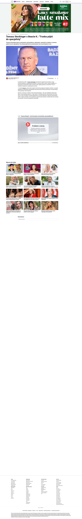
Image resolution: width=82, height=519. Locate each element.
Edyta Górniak (28, 480)
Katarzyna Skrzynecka (44, 481)
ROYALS (52, 1)
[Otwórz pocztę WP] (60, 1)
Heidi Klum (42, 482)
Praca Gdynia (58, 497)
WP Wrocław (27, 499)
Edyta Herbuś (58, 484)
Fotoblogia (27, 497)
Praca (57, 487)
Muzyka (23, 1)
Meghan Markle (13, 483)
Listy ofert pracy (58, 502)
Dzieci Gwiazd (36, 1)
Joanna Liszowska (58, 482)
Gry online (12, 498)
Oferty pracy (57, 488)
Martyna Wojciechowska (59, 485)
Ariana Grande (13, 482)
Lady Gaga (27, 485)
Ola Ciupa (42, 480)
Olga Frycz (57, 481)
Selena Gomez (28, 482)
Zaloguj (67, 1)
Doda (42, 483)
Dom (26, 487)
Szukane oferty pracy (59, 503)
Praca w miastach (58, 500)
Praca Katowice (58, 499)
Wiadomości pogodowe (44, 491)
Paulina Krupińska (58, 480)
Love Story (42, 1)
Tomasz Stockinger (31, 82)
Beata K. (24, 88)
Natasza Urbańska (58, 483)
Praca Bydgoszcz (58, 498)
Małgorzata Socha (13, 484)
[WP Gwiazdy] (18, 1)
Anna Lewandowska (13, 480)
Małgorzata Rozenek (28, 483)
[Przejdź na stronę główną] (12, 2)
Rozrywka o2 (27, 503)
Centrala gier (27, 500)
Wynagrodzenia (28, 502)
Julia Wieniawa (13, 481)
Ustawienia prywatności (55, 510)
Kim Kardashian (43, 484)
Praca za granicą (58, 501)
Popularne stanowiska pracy (60, 504)
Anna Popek (42, 485)
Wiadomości (12, 487)
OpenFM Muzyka (43, 489)
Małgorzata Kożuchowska (29, 481)
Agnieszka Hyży (13, 485)
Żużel (26, 501)
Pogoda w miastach (43, 492)
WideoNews (47, 1)
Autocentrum (27, 498)
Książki (27, 488)
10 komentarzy (50, 78)
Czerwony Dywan (29, 1)
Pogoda (12, 497)
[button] (63, 1)
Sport (11, 488)
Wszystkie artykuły (43, 487)
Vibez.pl (42, 490)
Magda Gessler (28, 484)
